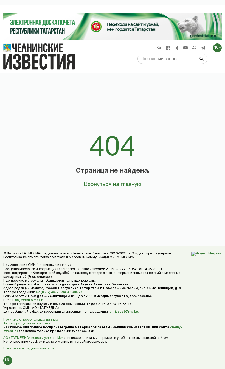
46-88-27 (75, 292)
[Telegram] (203, 47)
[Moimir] (194, 47)
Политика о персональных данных (30, 319)
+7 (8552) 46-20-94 (51, 292)
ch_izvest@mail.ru (29, 300)
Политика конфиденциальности (28, 348)
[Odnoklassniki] (176, 47)
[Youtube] (185, 47)
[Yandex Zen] (168, 47)
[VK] (159, 47)
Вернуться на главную (112, 184)
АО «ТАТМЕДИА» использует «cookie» (33, 337)
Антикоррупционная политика (26, 323)
